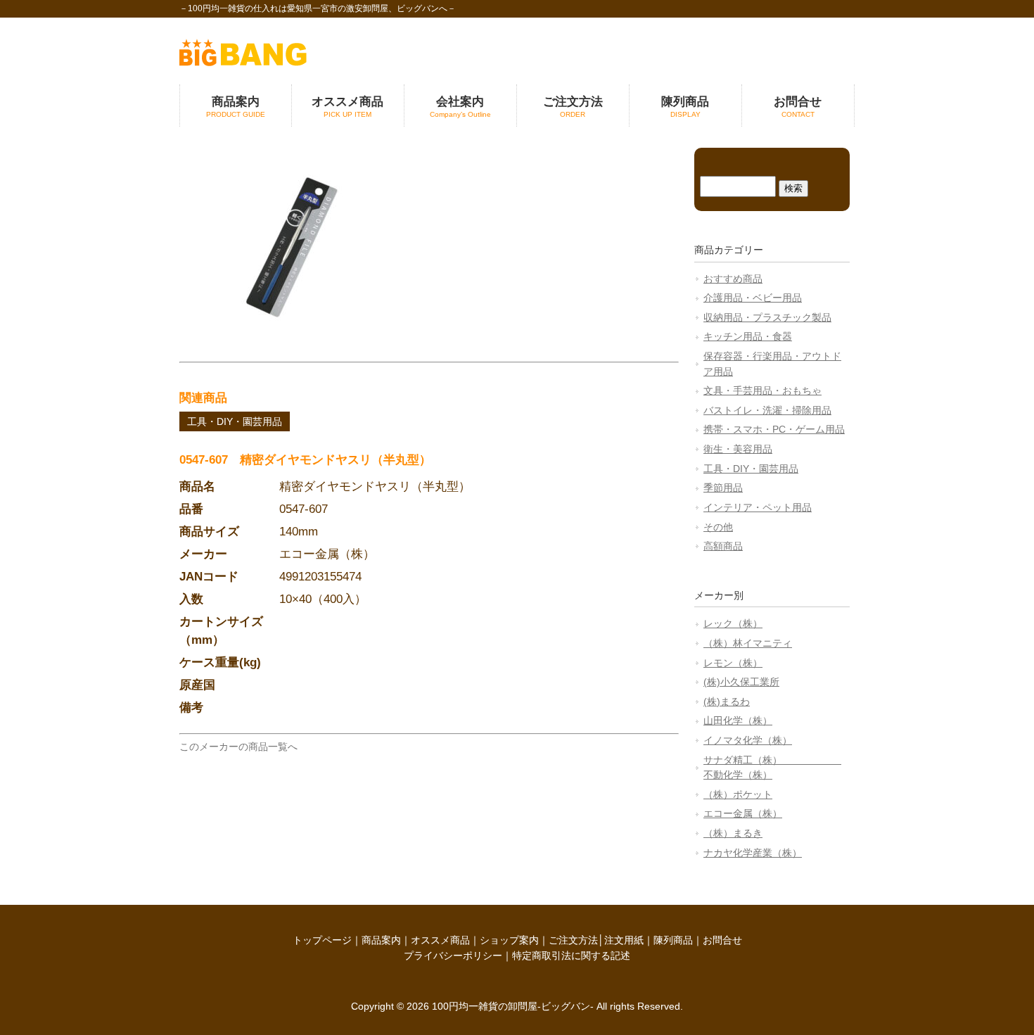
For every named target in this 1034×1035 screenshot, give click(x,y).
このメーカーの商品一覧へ (238, 746)
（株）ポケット (737, 794)
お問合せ (722, 940)
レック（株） (732, 623)
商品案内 (381, 940)
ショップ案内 (509, 940)
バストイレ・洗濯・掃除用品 (767, 410)
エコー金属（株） (742, 813)
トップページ (322, 940)
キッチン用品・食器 (747, 336)
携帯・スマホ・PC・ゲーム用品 (774, 429)
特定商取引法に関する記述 (571, 955)
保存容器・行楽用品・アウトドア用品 (772, 363)
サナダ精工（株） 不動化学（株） (772, 767)
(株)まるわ (726, 701)
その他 (718, 527)
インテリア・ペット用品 (757, 507)
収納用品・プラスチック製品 (767, 317)
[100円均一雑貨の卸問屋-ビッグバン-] (243, 62)
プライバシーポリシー (453, 955)
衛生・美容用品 (737, 449)
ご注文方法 (573, 940)
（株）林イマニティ (747, 643)
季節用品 (723, 487)
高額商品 (723, 546)
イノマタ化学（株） (747, 740)
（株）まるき (732, 833)
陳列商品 (673, 940)
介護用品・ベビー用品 (752, 297)
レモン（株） (732, 662)
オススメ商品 (440, 940)
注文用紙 (624, 940)
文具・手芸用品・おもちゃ (762, 390)
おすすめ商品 (732, 278)
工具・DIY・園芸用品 (234, 421)
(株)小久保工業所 (741, 681)
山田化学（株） (737, 720)
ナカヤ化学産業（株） (752, 852)
